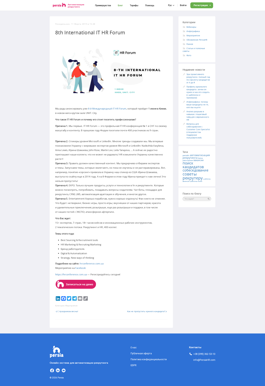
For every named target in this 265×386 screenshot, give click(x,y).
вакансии (199, 160)
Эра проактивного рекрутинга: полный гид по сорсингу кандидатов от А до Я (198, 78)
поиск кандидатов (193, 165)
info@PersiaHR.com (204, 359)
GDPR (133, 365)
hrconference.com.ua (91, 263)
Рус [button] (170, 5)
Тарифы (134, 5)
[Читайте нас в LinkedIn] (57, 370)
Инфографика (193, 31)
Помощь (149, 5)
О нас (133, 347)
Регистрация (201, 5)
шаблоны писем (196, 181)
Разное (189, 44)
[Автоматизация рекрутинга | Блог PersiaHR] (56, 359)
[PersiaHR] (59, 5)
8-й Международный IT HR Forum (107, 108)
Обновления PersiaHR (196, 39)
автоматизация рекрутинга (196, 156)
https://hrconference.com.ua (71, 274)
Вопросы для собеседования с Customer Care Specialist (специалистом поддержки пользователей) (198, 131)
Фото (188, 55)
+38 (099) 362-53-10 (204, 354)
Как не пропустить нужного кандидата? (146, 311)
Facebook (80, 268)
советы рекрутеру (193, 176)
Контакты (195, 347)
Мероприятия (71, 305)
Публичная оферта (141, 353)
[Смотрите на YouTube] (63, 370)
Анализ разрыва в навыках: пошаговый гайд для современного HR (197, 115)
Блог (120, 5)
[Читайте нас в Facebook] (52, 370)
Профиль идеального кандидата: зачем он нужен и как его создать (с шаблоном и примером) (198, 92)
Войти (183, 5)
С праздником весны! (67, 311)
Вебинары (191, 27)
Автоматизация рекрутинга (76, 5)
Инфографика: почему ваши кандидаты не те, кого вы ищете (197, 104)
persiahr (186, 155)
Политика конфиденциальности (148, 359)
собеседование (195, 170)
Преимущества (103, 5)
